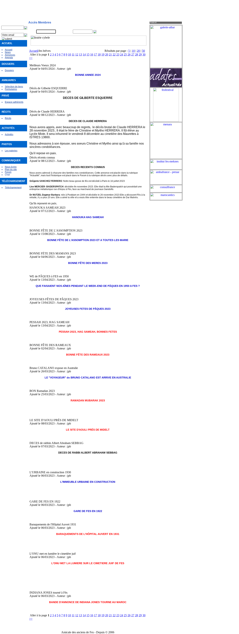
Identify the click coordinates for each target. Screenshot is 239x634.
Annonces (10, 55)
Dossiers (9, 70)
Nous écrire (11, 167)
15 (87, 54)
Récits (8, 118)
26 (129, 54)
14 (84, 54)
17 (95, 54)
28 (136, 54)
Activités (9, 134)
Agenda (9, 57)
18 (99, 54)
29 (140, 54)
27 (132, 54)
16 (91, 54)
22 (114, 54)
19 (102, 54)
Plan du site (11, 169)
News (8, 52)
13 (80, 54)
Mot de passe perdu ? (134, 31)
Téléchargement (13, 187)
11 (73, 54)
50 (143, 50)
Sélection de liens (14, 86)
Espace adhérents (14, 102)
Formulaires (11, 89)
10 (133, 50)
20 (138, 50)
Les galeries (11, 150)
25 (125, 54)
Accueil (8, 49)
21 (110, 54)
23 (117, 54)
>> (30, 57)
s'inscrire (127, 27)
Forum (8, 172)
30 (143, 54)
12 (76, 54)
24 (121, 54)
